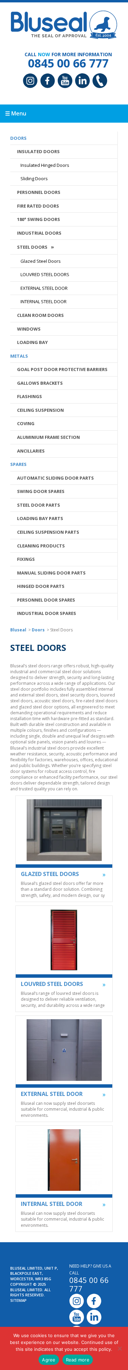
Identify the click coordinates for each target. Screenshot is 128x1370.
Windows (29, 329)
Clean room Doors (40, 315)
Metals (19, 356)
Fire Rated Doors (38, 206)
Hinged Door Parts (41, 586)
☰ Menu (15, 113)
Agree (48, 1359)
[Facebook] (47, 81)
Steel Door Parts (38, 505)
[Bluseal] (64, 23)
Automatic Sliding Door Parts (55, 478)
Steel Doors (32, 247)
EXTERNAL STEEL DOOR (44, 288)
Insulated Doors (38, 151)
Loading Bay (32, 342)
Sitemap (18, 1300)
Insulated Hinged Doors (44, 165)
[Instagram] (30, 81)
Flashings (29, 396)
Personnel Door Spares (46, 600)
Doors (18, 138)
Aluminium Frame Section (48, 437)
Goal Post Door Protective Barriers (62, 369)
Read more (77, 1359)
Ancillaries (31, 451)
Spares (18, 464)
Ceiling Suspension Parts (48, 532)
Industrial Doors (39, 233)
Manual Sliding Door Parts (51, 573)
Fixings (26, 559)
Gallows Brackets (40, 383)
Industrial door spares (46, 613)
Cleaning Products (41, 546)
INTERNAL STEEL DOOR (43, 301)
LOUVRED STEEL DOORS (44, 274)
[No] (119, 1348)
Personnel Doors (38, 192)
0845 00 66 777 (68, 63)
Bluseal (18, 630)
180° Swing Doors (38, 219)
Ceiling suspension (40, 410)
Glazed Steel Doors (40, 261)
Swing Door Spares (41, 491)
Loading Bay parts (40, 518)
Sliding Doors (34, 178)
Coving (25, 423)
